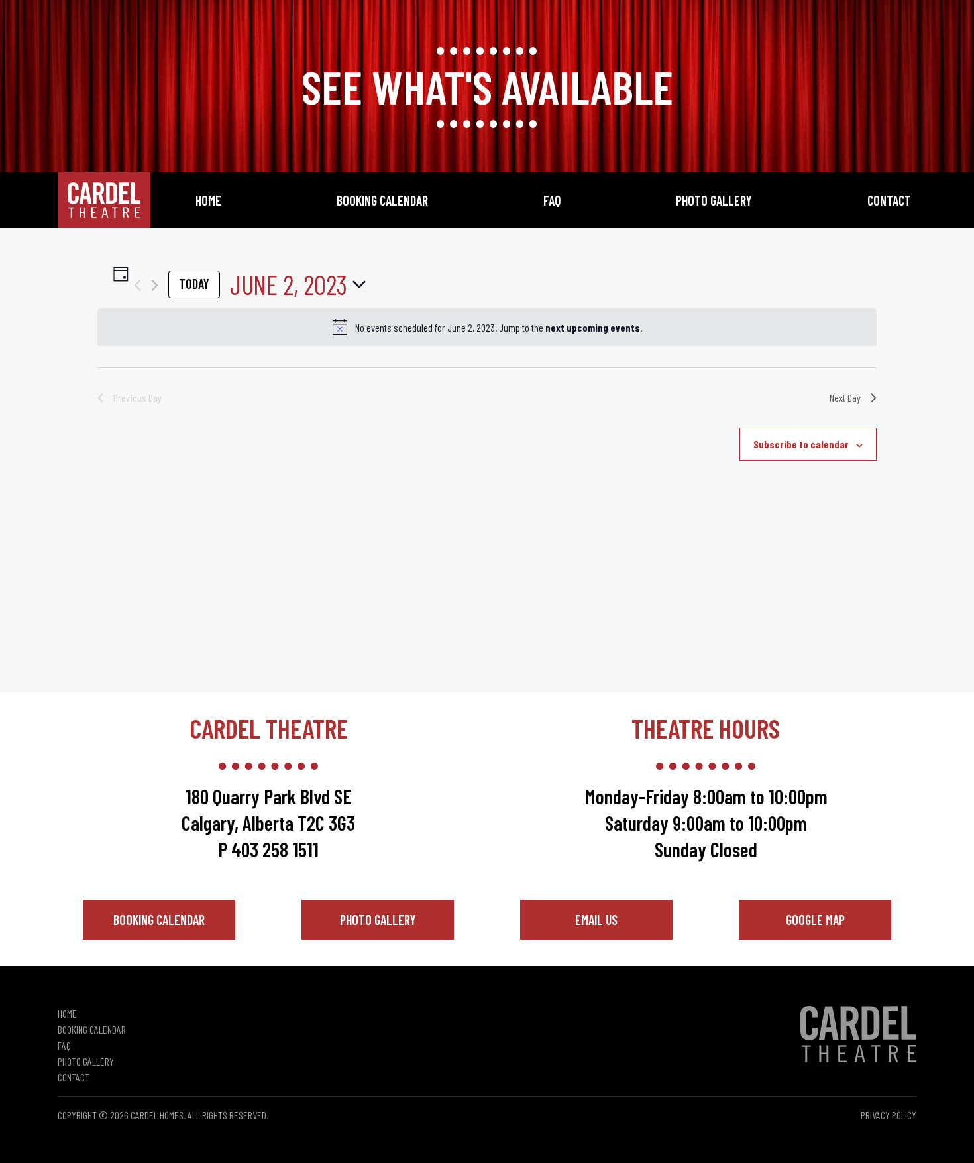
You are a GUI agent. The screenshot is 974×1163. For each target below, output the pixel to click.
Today (194, 284)
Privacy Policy (888, 1115)
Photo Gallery (714, 200)
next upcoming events (592, 327)
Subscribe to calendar (801, 444)
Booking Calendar (382, 200)
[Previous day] (137, 285)
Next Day (845, 397)
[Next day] (154, 285)
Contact (889, 200)
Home (208, 200)
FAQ (552, 200)
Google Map (815, 920)
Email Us (596, 920)
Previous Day (137, 397)
